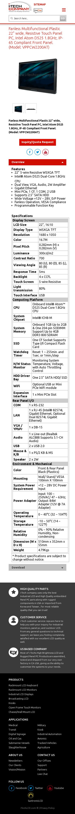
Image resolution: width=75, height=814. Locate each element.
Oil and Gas (15, 738)
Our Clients (15, 765)
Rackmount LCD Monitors (23, 689)
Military (42, 725)
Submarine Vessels (19, 743)
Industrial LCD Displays (21, 694)
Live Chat (43, 774)
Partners (42, 769)
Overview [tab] (18, 162)
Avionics (42, 738)
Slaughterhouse (17, 747)
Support (42, 765)
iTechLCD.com (28, 808)
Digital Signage (17, 734)
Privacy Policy (47, 808)
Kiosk (40, 729)
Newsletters (15, 760)
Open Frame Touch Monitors (25, 707)
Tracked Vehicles (47, 743)
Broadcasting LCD (18, 698)
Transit (12, 729)
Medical (13, 725)
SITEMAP (40, 4)
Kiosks (12, 703)
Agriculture (44, 747)
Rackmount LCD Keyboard (23, 685)
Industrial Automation (50, 734)
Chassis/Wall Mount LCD (22, 712)
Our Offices (44, 760)
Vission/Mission (17, 769)
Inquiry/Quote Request (38, 142)
